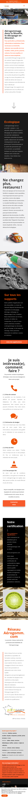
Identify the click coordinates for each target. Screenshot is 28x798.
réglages (20, 793)
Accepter (4, 795)
